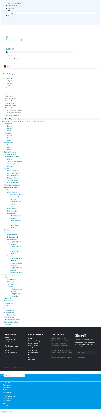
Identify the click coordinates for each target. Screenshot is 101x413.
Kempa (54, 350)
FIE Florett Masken (13, 171)
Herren (9, 128)
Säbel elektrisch (12, 282)
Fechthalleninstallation (12, 115)
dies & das (7, 305)
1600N (58, 338)
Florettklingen (11, 213)
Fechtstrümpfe (64, 345)
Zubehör (10, 166)
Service (6, 308)
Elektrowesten (10, 88)
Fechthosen (9, 83)
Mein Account (13, 5)
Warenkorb (11, 8)
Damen (9, 126)
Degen (6, 232)
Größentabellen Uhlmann (12, 320)
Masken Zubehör (12, 183)
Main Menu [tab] (24, 380)
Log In (10, 15)
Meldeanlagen (8, 301)
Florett (6, 190)
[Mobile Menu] (5, 27)
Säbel (6, 277)
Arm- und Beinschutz (14, 164)
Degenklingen (11, 239)
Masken (8, 85)
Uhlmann (70, 352)
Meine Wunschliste (14, 3)
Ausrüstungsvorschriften (14, 110)
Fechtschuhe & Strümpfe (12, 185)
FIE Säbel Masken (13, 175)
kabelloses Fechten (10, 187)
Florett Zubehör (12, 192)
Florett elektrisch (12, 211)
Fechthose (67, 340)
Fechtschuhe (55, 345)
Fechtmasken (63, 343)
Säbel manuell (11, 279)
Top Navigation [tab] (75, 380)
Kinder (9, 131)
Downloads (8, 108)
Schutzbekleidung (10, 152)
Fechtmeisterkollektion (11, 157)
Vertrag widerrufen (6, 412)
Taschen (7, 230)
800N (53, 338)
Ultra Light (54, 355)
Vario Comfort (62, 355)
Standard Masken (13, 180)
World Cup (69, 357)
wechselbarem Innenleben (58, 357)
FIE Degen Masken (13, 173)
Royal (53, 352)
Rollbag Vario (68, 350)
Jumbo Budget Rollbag (61, 348)
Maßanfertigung (9, 317)
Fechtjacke (55, 343)
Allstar (63, 338)
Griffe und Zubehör (16, 194)
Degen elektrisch (12, 237)
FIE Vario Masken (13, 178)
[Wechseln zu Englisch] (12, 13)
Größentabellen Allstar (11, 322)
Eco (62, 340)
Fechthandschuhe (10, 154)
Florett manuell (12, 209)
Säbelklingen (11, 284)
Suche (8, 52)
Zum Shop (9, 78)
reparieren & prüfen (10, 275)
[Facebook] (5, 356)
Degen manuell (12, 234)
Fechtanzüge (11, 315)
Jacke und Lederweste (14, 161)
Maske (9, 159)
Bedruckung (8, 298)
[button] (10, 48)
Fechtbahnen (8, 303)
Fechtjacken (10, 81)
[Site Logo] (14, 38)
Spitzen (12, 206)
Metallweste (60, 350)
